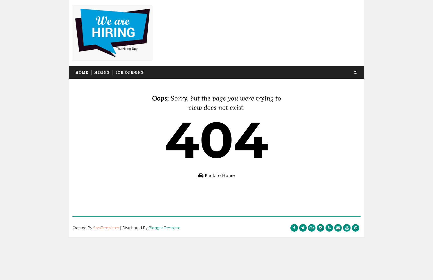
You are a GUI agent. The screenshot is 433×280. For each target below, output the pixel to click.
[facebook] (294, 228)
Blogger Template (164, 228)
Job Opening (130, 72)
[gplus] (311, 228)
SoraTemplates (106, 228)
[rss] (329, 228)
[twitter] (303, 228)
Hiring (102, 72)
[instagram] (320, 228)
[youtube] (347, 228)
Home (81, 72)
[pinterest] (355, 228)
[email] (338, 228)
